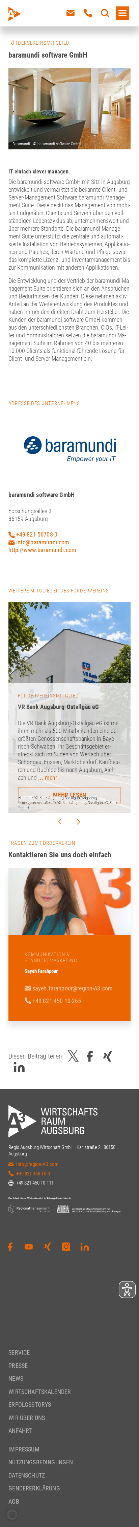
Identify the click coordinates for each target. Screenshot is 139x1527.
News (15, 1378)
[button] (12, 1515)
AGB (13, 1501)
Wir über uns (26, 1417)
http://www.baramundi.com (42, 549)
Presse (18, 1365)
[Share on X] (73, 1056)
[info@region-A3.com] (70, 13)
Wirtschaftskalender (39, 1391)
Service (19, 1352)
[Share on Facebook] (89, 1056)
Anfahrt (20, 1430)
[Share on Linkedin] (19, 1067)
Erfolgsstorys (29, 1404)
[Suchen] (105, 13)
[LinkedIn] (84, 1247)
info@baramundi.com (42, 542)
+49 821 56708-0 (36, 534)
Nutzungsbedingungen (40, 1462)
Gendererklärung (34, 1488)
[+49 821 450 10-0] (87, 13)
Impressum (23, 1449)
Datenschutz (26, 1475)
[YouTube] (28, 1247)
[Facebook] (10, 1247)
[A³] (30, 13)
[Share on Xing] (107, 1056)
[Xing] (47, 1247)
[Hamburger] (122, 13)
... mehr (47, 777)
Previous (59, 821)
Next (78, 821)
